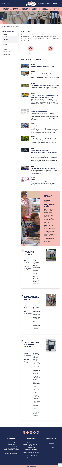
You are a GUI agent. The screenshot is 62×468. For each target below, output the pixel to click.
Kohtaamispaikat (7, 54)
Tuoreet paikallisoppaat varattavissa (39, 126)
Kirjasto (5, 34)
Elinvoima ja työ (55, 9)
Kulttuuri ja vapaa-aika (34, 9)
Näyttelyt (6, 39)
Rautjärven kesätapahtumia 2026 (39, 111)
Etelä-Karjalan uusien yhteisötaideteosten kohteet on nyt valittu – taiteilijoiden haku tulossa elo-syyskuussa (44, 96)
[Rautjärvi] (31, 4)
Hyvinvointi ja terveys (25, 9)
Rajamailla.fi (50, 445)
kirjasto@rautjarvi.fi (29, 269)
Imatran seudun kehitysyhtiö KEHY (50, 447)
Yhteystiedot (48, 3)
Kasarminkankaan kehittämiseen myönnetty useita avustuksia (45, 85)
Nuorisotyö (5, 49)
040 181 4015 (28, 263)
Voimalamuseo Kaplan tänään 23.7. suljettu (41, 74)
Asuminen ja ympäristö (6, 9)
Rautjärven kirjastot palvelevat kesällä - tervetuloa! (43, 139)
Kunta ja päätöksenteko (45, 9)
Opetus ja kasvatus (15, 9)
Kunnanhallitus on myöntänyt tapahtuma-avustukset (43, 168)
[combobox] (12, 3)
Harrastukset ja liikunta (8, 46)
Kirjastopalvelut (7, 36)
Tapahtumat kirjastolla (9, 41)
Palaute (42, 3)
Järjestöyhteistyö (7, 51)
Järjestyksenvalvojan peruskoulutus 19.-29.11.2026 (42, 66)
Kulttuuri (5, 44)
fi (2, 26)
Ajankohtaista (51, 443)
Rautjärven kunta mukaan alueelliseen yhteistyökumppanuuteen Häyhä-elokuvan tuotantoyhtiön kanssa (44, 152)
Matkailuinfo (55, 3)
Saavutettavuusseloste (31, 466)
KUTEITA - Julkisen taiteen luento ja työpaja (41, 180)
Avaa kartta (35, 283)
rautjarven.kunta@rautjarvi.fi (11, 453)
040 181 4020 (28, 308)
